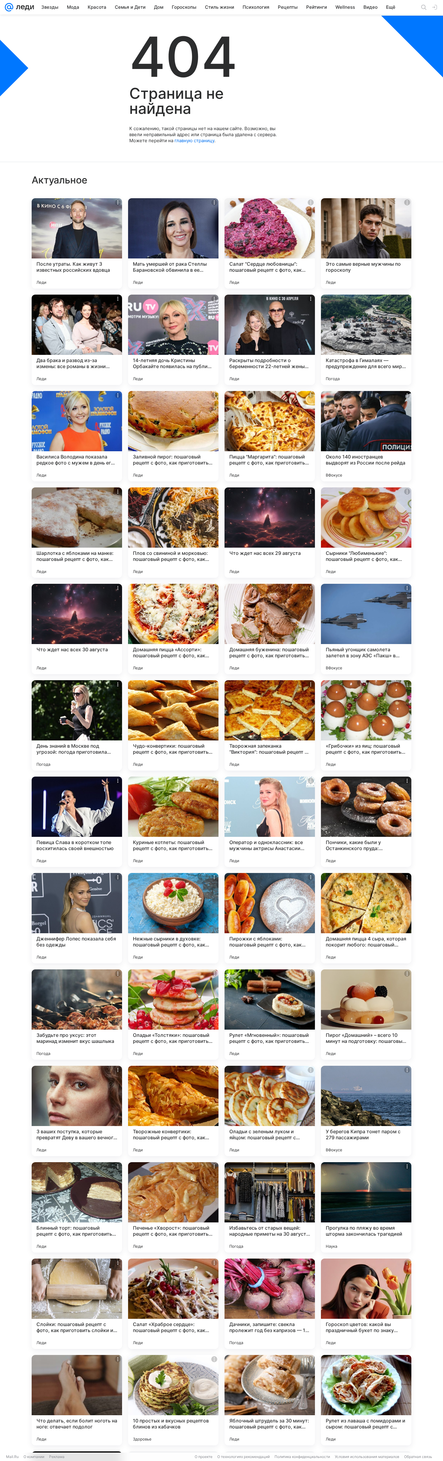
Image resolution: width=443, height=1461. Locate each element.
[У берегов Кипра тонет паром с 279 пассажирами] (366, 1111)
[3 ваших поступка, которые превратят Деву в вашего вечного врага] (77, 1111)
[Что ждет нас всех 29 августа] (270, 532)
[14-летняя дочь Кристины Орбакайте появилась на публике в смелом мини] (173, 340)
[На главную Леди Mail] (23, 7)
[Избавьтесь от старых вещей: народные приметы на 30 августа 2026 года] (270, 1207)
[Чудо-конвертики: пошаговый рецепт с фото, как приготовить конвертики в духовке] (173, 725)
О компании (34, 1456)
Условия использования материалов (367, 1456)
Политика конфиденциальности (302, 1456)
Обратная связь (418, 1456)
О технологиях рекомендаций (243, 1456)
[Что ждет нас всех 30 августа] (77, 629)
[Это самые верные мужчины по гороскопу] (366, 243)
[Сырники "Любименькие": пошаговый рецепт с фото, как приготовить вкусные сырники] (366, 532)
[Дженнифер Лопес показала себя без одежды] (77, 918)
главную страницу (194, 140)
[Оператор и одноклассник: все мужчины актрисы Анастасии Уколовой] (270, 822)
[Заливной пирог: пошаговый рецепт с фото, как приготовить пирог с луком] (173, 436)
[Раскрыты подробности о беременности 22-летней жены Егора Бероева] (270, 340)
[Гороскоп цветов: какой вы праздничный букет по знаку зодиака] (366, 1304)
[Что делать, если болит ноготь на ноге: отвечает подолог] (77, 1400)
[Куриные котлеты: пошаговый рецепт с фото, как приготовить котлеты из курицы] (173, 822)
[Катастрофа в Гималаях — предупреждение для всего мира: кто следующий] (366, 340)
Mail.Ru (12, 1456)
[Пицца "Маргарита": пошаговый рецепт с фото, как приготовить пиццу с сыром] (270, 436)
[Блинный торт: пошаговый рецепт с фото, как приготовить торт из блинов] (77, 1207)
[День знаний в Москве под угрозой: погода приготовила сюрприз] (77, 725)
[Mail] (9, 7)
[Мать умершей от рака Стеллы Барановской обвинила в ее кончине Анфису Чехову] (173, 243)
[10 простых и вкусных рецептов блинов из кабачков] (173, 1400)
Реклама (56, 1456)
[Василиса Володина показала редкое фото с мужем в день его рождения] (77, 436)
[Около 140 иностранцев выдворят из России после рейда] (366, 436)
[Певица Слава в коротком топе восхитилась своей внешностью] (77, 822)
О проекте (203, 1456)
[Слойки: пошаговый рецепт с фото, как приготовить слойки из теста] (77, 1304)
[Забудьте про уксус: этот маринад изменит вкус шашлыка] (77, 1014)
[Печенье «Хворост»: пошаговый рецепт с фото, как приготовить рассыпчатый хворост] (173, 1207)
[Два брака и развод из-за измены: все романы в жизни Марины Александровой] (77, 340)
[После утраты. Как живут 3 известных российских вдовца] (77, 243)
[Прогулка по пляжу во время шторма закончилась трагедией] (366, 1207)
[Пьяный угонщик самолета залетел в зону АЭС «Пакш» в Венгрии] (366, 629)
